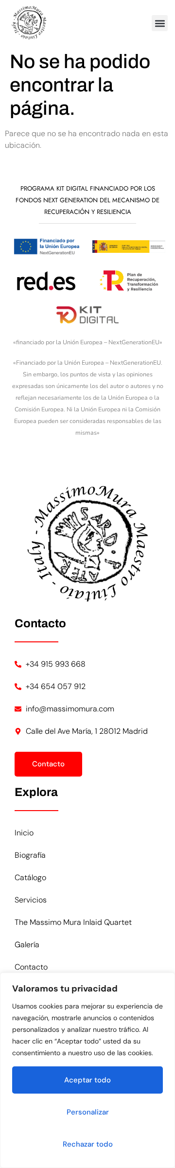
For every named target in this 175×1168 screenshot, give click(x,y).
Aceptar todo (87, 1080)
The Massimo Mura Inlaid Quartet (73, 922)
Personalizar (88, 1112)
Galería (27, 944)
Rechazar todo (88, 1144)
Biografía (30, 855)
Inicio (24, 833)
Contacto (31, 967)
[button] (160, 23)
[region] (87, 1070)
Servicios (31, 900)
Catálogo (30, 877)
